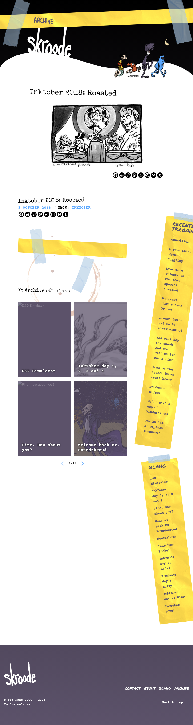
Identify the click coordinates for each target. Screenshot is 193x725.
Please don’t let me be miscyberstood (170, 324)
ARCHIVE (181, 688)
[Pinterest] (128, 175)
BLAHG (165, 688)
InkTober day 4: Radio (167, 563)
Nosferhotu (166, 538)
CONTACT (133, 688)
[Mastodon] (134, 175)
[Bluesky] (153, 175)
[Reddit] (122, 175)
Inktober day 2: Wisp (174, 596)
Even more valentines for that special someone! (173, 280)
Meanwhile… (179, 241)
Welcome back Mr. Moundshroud (99, 447)
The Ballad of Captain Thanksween (153, 427)
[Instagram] (147, 175)
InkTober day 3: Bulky (169, 581)
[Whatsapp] (141, 175)
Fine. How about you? (41, 447)
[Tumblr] (160, 175)
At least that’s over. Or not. (172, 304)
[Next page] (82, 463)
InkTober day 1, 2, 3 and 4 (97, 368)
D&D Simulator (39, 371)
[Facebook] (115, 175)
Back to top (173, 703)
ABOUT (150, 688)
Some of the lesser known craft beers (162, 374)
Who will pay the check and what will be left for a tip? (166, 349)
